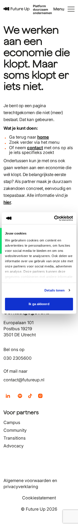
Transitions (14, 438)
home (43, 137)
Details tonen (54, 290)
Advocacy (13, 445)
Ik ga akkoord (39, 304)
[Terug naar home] (16, 9)
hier (7, 202)
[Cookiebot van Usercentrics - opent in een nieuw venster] (55, 218)
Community (15, 430)
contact (35, 147)
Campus (11, 422)
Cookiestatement (39, 497)
